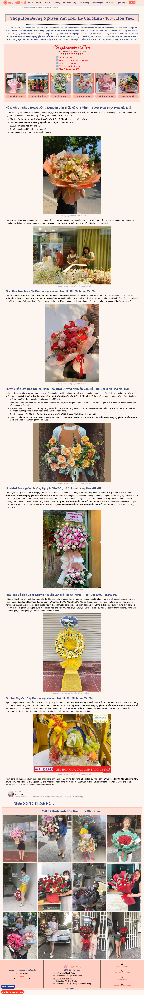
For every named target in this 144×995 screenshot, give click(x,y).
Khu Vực (18, 7)
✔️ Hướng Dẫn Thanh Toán (64, 973)
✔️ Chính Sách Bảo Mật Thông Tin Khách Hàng (72, 983)
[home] (14, 2)
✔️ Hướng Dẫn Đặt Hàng (62, 978)
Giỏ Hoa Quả (97, 2)
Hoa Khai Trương (52, 2)
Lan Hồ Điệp (84, 2)
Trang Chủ (10, 7)
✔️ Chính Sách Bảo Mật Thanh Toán (67, 975)
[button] (35, 2)
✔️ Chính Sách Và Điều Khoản (65, 981)
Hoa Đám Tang (69, 2)
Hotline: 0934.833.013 (12, 992)
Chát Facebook (8, 986)
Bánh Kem (110, 2)
